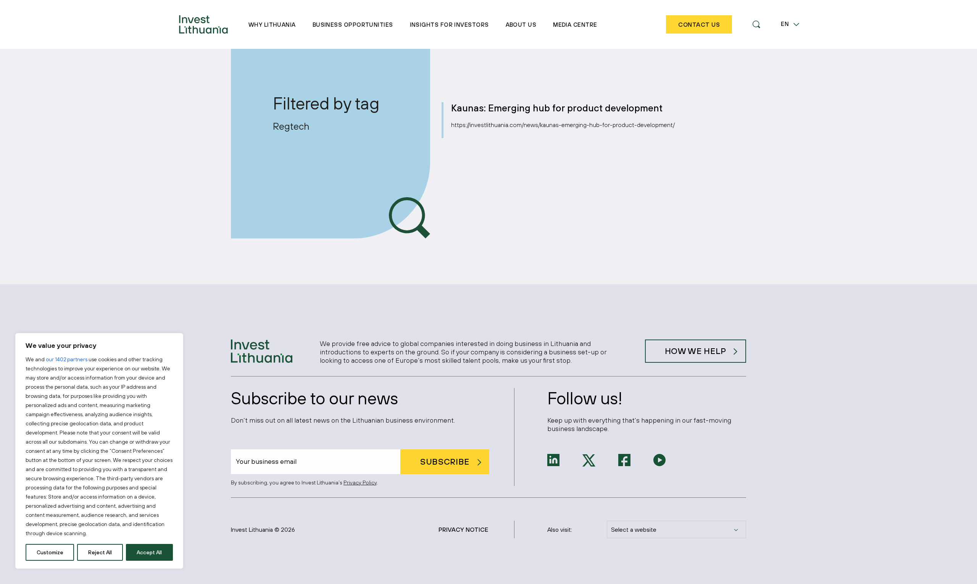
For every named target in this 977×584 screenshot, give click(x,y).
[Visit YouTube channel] (659, 459)
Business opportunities (353, 24)
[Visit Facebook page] (624, 459)
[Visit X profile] (588, 459)
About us (521, 24)
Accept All (149, 552)
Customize (50, 552)
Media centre (575, 24)
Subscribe (444, 462)
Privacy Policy (360, 482)
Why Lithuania (272, 24)
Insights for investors (449, 24)
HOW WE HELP (695, 351)
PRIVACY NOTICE (463, 529)
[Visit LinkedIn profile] (553, 459)
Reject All (100, 552)
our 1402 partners (66, 359)
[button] (756, 24)
